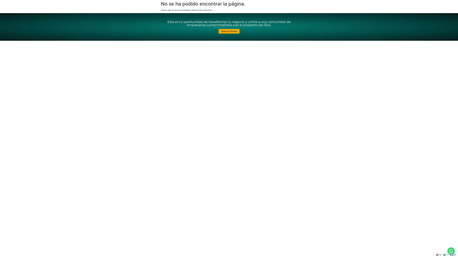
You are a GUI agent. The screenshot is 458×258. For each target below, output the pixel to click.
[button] (451, 251)
